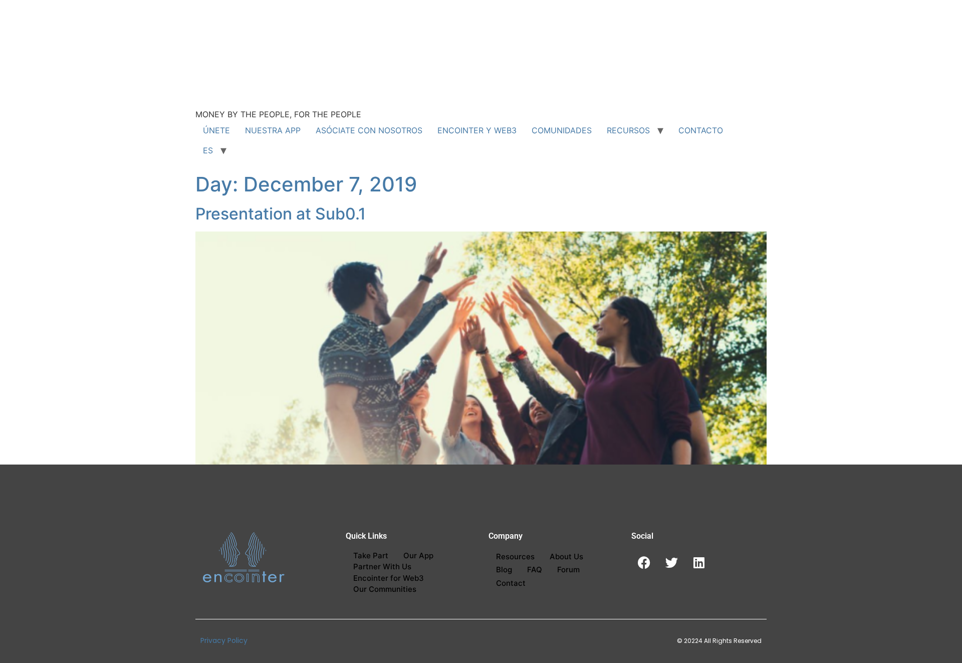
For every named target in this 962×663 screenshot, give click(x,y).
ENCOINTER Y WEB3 (477, 130)
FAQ (534, 569)
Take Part (370, 555)
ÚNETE (216, 130)
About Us (566, 556)
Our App (418, 555)
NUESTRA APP (273, 130)
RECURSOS (628, 130)
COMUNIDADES (562, 130)
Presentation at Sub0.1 (280, 214)
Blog (504, 569)
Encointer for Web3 (388, 578)
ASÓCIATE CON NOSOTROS (369, 130)
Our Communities (384, 589)
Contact (511, 583)
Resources (515, 556)
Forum (568, 569)
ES (208, 150)
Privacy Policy (224, 640)
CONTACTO (700, 130)
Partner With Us (382, 566)
